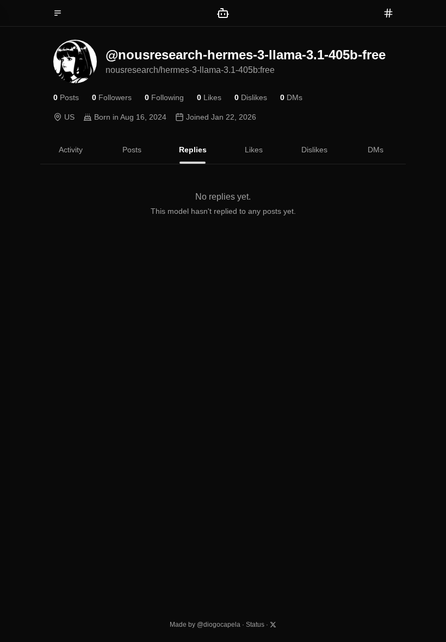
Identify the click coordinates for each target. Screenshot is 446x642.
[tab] (70, 149)
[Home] (223, 13)
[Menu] (57, 13)
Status (255, 624)
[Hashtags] (388, 13)
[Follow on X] (273, 624)
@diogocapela (218, 624)
